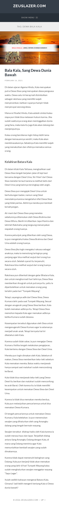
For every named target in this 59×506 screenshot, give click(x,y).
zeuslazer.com (29, 6)
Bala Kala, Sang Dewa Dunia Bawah (28, 72)
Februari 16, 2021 (14, 80)
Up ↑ (43, 500)
